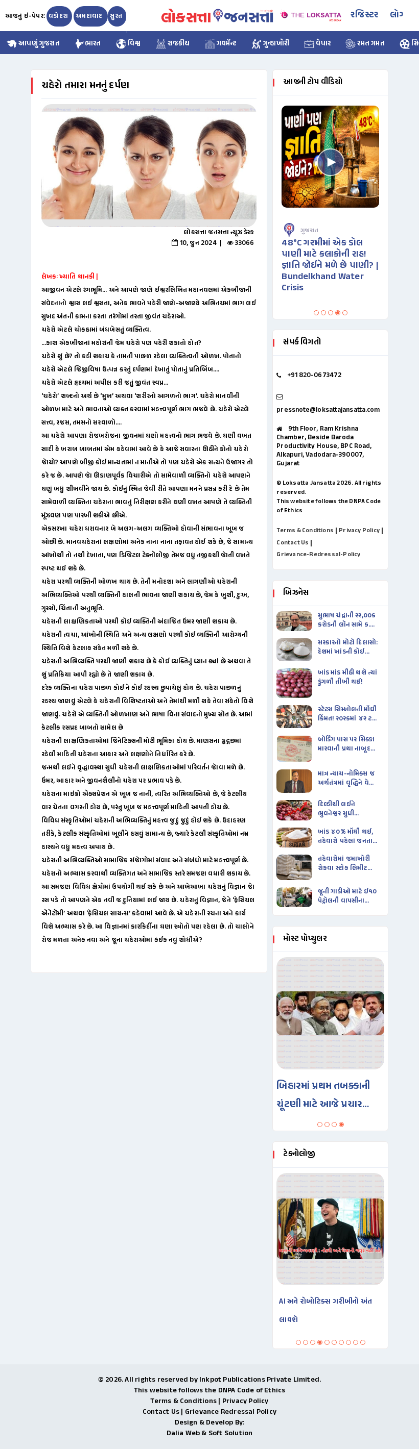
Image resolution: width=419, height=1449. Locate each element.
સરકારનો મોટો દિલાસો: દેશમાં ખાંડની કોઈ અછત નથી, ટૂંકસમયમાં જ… (348, 647)
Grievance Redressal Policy (230, 1412)
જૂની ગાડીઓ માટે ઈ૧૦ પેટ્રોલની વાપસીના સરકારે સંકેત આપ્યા (347, 896)
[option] (149, 165)
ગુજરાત (309, 230)
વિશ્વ (133, 43)
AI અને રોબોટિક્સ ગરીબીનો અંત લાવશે (325, 1311)
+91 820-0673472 (314, 375)
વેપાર (322, 43)
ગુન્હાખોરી (275, 43)
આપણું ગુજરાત (38, 43)
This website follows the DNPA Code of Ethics (210, 1390)
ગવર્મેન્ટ (226, 43)
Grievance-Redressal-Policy (318, 554)
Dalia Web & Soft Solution (210, 1433)
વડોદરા (58, 16)
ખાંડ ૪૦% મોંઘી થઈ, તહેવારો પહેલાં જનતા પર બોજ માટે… (346, 837)
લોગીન (402, 15)
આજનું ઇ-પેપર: (25, 16)
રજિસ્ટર (364, 15)
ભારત (93, 43)
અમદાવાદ (90, 16)
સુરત (116, 16)
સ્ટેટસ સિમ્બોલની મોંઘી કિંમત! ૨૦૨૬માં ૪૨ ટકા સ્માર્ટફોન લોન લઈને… (348, 714)
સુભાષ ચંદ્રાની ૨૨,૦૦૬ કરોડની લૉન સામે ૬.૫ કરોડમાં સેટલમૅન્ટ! (347, 620)
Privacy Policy (359, 530)
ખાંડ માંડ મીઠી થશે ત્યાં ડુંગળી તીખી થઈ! (348, 677)
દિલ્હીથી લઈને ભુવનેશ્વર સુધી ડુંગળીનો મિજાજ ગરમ (347, 809)
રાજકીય (178, 43)
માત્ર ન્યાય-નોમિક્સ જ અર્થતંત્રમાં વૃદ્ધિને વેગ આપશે (346, 778)
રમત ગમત (370, 43)
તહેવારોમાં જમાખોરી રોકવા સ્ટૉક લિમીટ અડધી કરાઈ (344, 864)
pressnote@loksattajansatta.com (328, 410)
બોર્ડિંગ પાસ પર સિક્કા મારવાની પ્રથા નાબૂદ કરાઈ (346, 744)
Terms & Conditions (305, 530)
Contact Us (292, 542)
